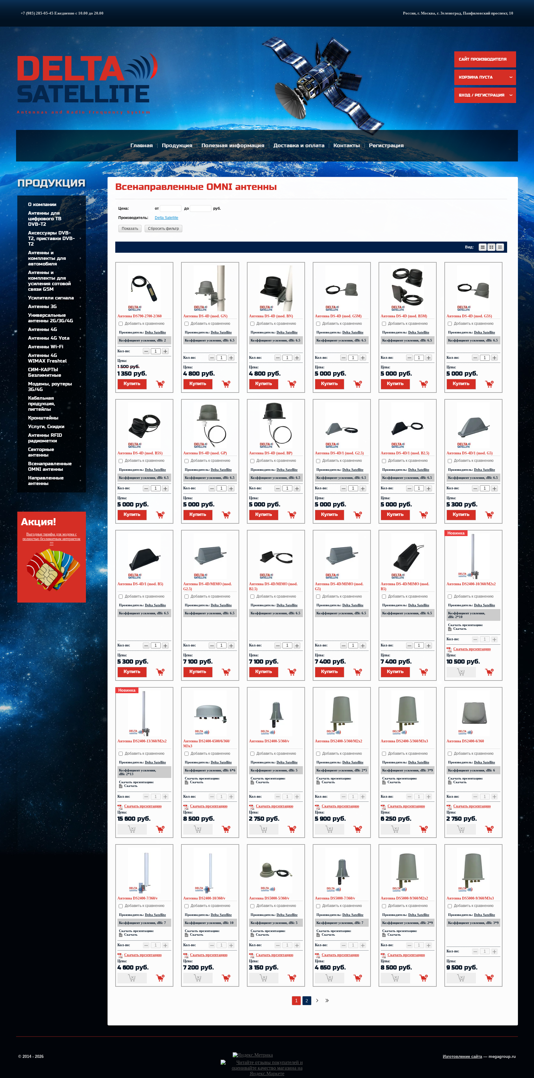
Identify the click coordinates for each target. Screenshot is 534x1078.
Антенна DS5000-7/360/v (335, 898)
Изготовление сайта (462, 1056)
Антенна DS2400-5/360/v (269, 741)
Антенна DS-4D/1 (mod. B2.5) (405, 453)
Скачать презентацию (472, 649)
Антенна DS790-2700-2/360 (139, 316)
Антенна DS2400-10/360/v (204, 898)
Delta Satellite (166, 218)
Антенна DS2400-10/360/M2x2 (471, 584)
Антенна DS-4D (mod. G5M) (338, 316)
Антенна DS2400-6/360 (465, 741)
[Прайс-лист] (500, 247)
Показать (130, 228)
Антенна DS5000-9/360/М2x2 (404, 898)
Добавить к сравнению (144, 323)
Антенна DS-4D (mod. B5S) (140, 453)
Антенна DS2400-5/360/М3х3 (404, 741)
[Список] (483, 247)
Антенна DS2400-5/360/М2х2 (338, 741)
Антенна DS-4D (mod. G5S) (469, 316)
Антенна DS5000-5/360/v (269, 898)
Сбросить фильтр (163, 228)
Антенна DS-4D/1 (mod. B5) (140, 584)
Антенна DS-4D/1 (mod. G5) (470, 453)
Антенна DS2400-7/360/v (137, 898)
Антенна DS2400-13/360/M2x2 (142, 741)
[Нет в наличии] (461, 672)
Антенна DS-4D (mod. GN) (205, 316)
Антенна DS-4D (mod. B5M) (404, 316)
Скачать (460, 628)
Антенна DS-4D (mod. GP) (205, 453)
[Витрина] (491, 247)
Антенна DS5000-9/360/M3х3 (470, 898)
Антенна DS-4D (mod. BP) (270, 453)
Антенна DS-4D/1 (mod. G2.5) (339, 453)
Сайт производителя (482, 59)
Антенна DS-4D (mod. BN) (271, 316)
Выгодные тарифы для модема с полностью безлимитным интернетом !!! (51, 539)
